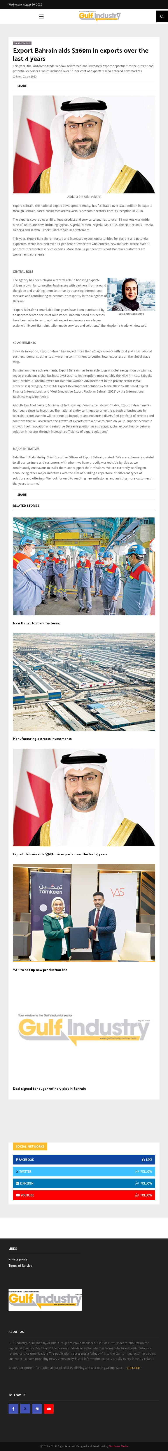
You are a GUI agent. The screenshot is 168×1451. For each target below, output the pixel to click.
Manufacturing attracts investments (42, 739)
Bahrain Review (22, 43)
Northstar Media (118, 1446)
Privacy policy (18, 1259)
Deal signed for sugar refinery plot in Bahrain (49, 1089)
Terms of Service (20, 1265)
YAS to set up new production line (40, 970)
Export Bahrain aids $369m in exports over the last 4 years (81, 55)
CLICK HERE (133, 1368)
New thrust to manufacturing (36, 623)
